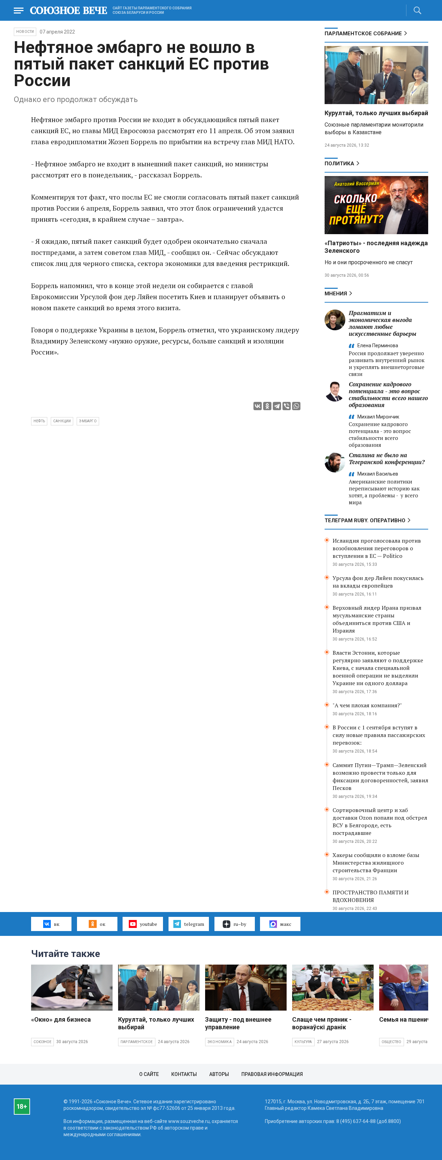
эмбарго (87, 421)
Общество (392, 1042)
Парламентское (137, 1042)
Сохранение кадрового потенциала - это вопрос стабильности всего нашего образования (388, 394)
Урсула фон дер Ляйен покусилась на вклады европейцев (378, 581)
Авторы (219, 1074)
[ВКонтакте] (257, 406)
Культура (303, 1042)
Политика (339, 163)
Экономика (220, 1042)
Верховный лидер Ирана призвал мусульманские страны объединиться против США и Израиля (377, 619)
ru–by (239, 924)
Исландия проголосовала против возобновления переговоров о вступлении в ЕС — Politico (377, 548)
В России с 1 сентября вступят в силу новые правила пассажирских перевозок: (379, 735)
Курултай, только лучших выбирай (376, 113)
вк (56, 924)
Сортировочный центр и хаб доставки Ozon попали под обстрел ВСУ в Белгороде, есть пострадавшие (380, 821)
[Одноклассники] (267, 406)
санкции (62, 421)
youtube (148, 924)
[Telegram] (277, 406)
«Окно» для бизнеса (61, 1019)
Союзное (42, 1042)
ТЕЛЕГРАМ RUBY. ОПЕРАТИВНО (365, 520)
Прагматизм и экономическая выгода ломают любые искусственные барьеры (382, 323)
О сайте (149, 1074)
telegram (194, 924)
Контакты (184, 1074)
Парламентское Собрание (363, 33)
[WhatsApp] (296, 406)
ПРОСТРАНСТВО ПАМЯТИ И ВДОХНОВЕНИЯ (371, 896)
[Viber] (286, 406)
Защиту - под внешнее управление (238, 1023)
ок (102, 924)
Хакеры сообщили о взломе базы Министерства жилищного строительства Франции (376, 862)
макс (285, 924)
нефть (39, 421)
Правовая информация (272, 1074)
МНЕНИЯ (336, 294)
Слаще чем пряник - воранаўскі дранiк (322, 1023)
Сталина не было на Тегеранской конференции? (387, 458)
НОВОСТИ (25, 32)
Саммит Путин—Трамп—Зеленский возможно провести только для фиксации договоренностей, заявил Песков (380, 776)
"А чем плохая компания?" (367, 705)
